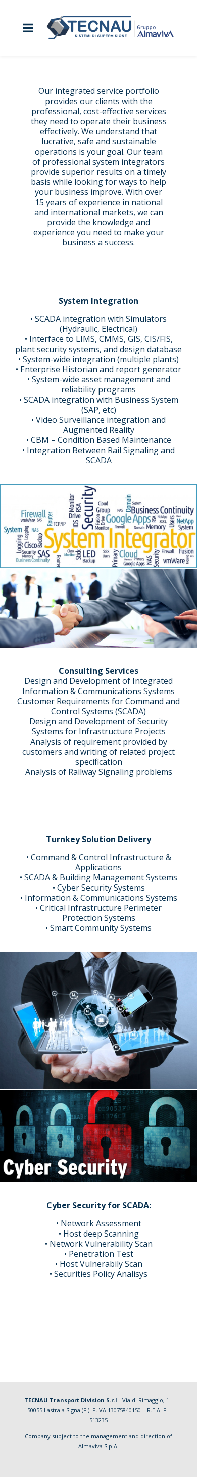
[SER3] (98, 1020)
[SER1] (98, 526)
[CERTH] (98, 608)
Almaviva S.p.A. (98, 1446)
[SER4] (98, 1136)
